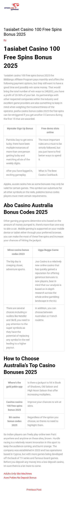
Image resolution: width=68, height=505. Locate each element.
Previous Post (34, 489)
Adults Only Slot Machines (18, 473)
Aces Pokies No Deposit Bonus (20, 477)
